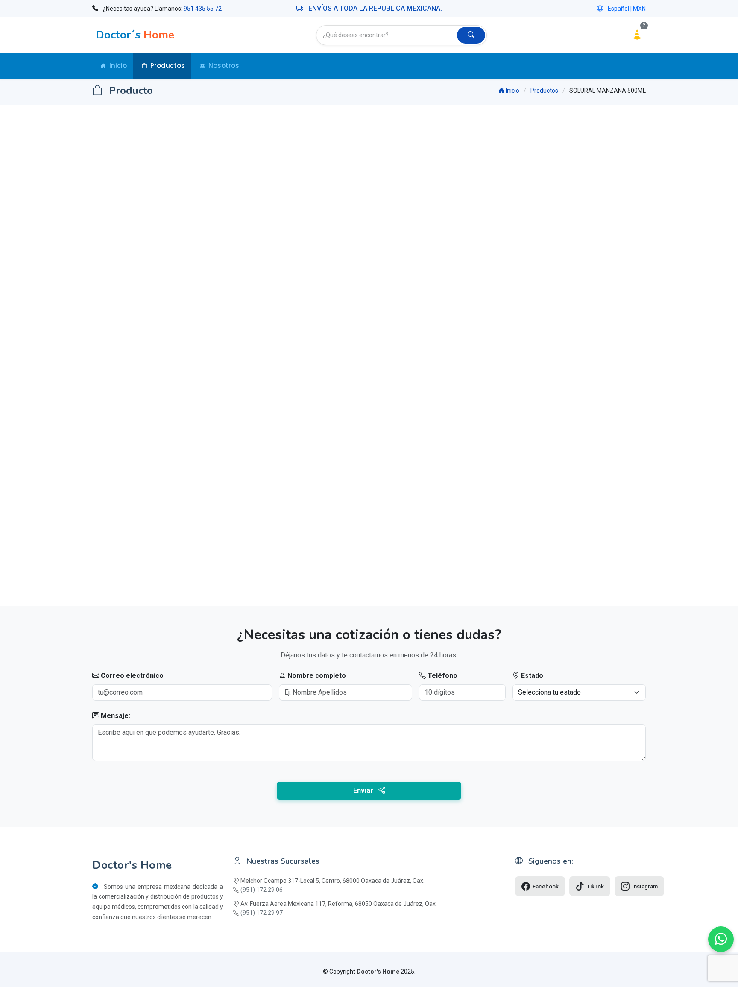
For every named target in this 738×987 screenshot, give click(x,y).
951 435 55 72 (203, 8)
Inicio (118, 65)
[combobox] (386, 35)
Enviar (365, 790)
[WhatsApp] (721, 939)
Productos (167, 65)
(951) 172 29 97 (261, 912)
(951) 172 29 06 (261, 889)
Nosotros (223, 65)
